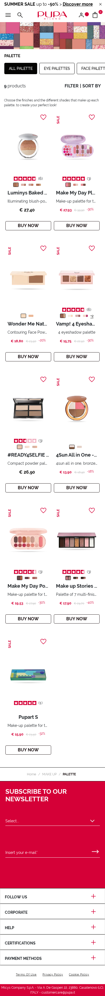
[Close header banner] (100, 4)
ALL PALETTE (21, 68)
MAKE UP (49, 774)
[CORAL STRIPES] (38, 184)
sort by (91, 85)
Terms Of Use (26, 974)
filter (72, 85)
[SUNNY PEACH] (79, 447)
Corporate (16, 912)
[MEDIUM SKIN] (19, 447)
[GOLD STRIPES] (16, 185)
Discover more (78, 4)
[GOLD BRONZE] (62, 316)
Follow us (16, 897)
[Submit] (95, 850)
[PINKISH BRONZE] (77, 315)
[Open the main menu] (8, 15)
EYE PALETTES (57, 68)
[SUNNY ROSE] (72, 447)
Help (9, 928)
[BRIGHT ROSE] (83, 184)
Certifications (20, 943)
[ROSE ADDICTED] (68, 578)
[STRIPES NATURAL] (31, 184)
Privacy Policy (53, 974)
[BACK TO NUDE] (75, 578)
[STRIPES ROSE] (23, 184)
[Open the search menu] (20, 15)
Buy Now (28, 225)
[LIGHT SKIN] (23, 316)
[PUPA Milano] (52, 15)
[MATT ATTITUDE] (83, 578)
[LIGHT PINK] (75, 184)
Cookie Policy (79, 974)
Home (31, 774)
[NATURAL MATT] (70, 315)
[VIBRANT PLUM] (85, 315)
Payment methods (23, 958)
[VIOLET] (68, 185)
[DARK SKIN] (34, 447)
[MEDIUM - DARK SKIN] (31, 315)
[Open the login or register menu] (83, 15)
